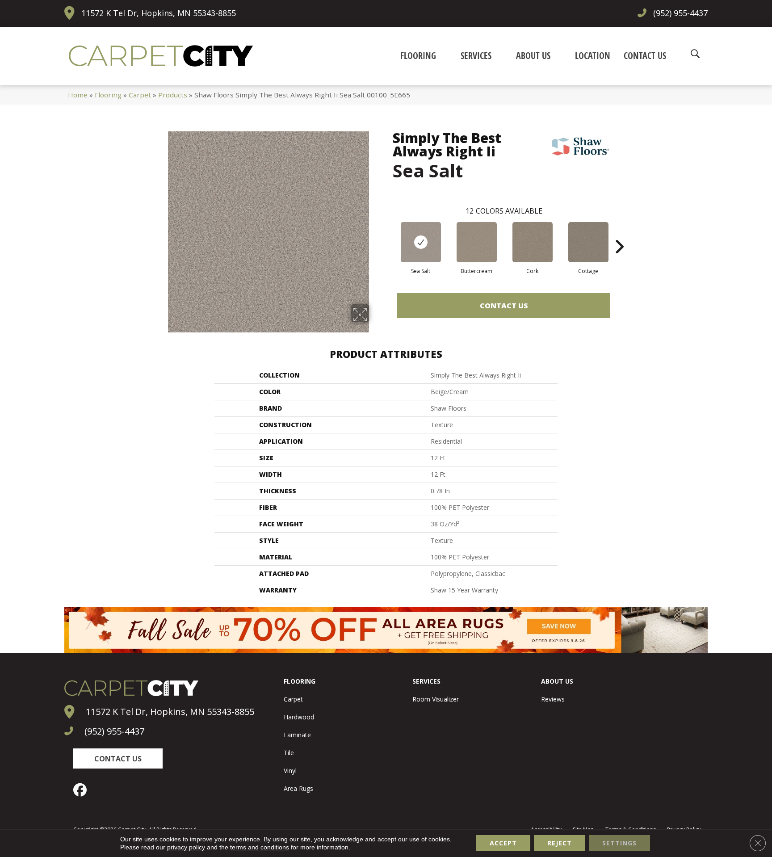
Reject (559, 843)
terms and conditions (259, 847)
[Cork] (532, 242)
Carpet (140, 94)
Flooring (108, 94)
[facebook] (82, 789)
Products (172, 94)
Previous (388, 233)
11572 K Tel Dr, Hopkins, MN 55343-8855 (158, 13)
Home (78, 94)
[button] (118, 758)
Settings (619, 843)
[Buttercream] (476, 242)
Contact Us (504, 306)
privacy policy (186, 847)
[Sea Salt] (421, 242)
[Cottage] (588, 242)
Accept (503, 843)
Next (619, 233)
